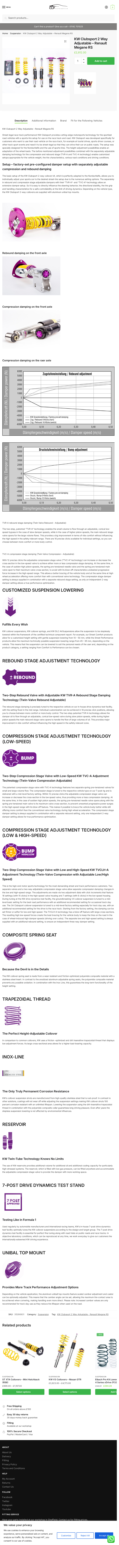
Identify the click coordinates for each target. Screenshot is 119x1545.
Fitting (5, 1460)
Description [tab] (21, 120)
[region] (58, 1533)
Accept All (104, 1535)
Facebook (7, 1497)
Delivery (6, 1456)
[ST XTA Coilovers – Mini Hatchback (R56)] (23, 1353)
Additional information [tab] (44, 120)
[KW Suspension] (85, 83)
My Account (8, 1478)
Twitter (5, 1501)
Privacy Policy (9, 1464)
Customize (66, 1535)
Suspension (15, 33)
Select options (23, 1392)
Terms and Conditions (13, 1468)
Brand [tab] (63, 120)
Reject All (85, 1535)
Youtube (6, 1509)
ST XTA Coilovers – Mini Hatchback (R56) (21, 1381)
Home (5, 33)
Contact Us (8, 1486)
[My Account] (106, 7)
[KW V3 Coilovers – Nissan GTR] (70, 1353)
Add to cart (101, 61)
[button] (65, 41)
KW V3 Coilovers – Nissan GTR (65, 1379)
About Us (7, 1452)
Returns (6, 1482)
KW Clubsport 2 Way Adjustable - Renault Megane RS (83, 1314)
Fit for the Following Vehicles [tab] (86, 120)
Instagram (7, 1505)
